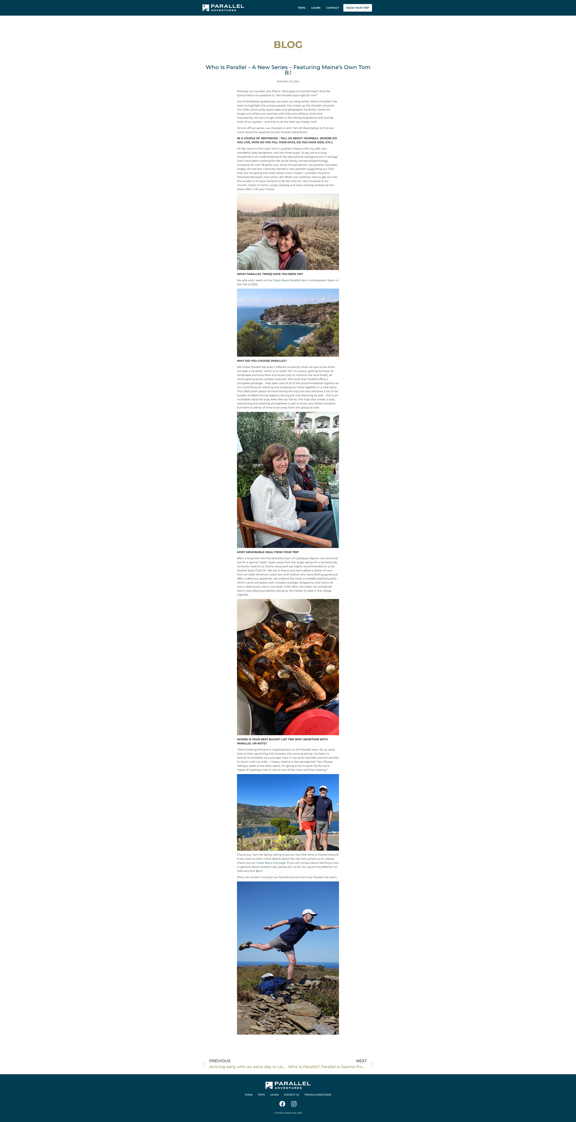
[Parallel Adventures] (223, 8)
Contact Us (291, 1094)
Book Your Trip (357, 7)
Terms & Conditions (317, 1094)
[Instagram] (294, 1104)
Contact (332, 7)
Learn (315, 7)
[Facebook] (282, 1104)
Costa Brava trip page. (271, 862)
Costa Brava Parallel (286, 280)
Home (249, 1094)
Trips (301, 7)
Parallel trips (268, 867)
